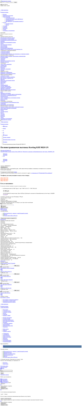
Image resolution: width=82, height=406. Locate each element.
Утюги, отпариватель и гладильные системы (10, 97)
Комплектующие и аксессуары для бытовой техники (12, 107)
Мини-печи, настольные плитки (8, 80)
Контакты (5, 28)
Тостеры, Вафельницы (5, 86)
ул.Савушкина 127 (10, 20)
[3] (3, 167)
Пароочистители (4, 96)
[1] (1, 167)
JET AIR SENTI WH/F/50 (6, 284)
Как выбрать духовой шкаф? (9, 300)
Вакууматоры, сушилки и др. (7, 78)
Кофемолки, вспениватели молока (8, 73)
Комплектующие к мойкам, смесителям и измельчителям (13, 56)
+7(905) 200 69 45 (4, 10)
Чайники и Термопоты (5, 88)
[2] (2, 167)
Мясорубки (3, 82)
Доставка (5, 26)
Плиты (2, 43)
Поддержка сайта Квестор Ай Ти (4, 367)
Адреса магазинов (4, 307)
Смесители (3, 58)
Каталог (5, 14)
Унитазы (2, 70)
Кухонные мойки (4, 57)
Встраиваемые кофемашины (7, 48)
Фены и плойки (4, 98)
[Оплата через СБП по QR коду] (10, 215)
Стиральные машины (5, 51)
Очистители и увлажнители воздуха (8, 95)
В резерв (5, 194)
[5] (6, 167)
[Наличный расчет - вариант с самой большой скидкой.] (15, 213)
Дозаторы (3, 59)
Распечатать (3, 219)
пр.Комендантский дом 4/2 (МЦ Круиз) (14, 19)
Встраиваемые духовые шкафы (7, 38)
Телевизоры (3, 103)
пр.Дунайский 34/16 (10, 17)
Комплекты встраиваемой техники (8, 42)
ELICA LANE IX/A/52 (5, 292)
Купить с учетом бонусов (6, 398)
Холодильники (4, 45)
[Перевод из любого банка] (9, 353)
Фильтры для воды (5, 62)
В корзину (4, 206)
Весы (2, 92)
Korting (15, 172)
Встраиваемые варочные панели (8, 37)
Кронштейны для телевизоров (7, 104)
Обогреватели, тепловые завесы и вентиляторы (11, 94)
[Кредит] (5, 214)
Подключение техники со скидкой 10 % (8, 218)
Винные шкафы (4, 47)
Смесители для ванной (6, 68)
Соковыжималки (4, 85)
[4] (4, 167)
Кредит (7, 24)
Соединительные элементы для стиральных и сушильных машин (15, 53)
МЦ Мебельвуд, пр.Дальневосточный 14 (14, 21)
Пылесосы (3, 100)
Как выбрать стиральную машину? (10, 299)
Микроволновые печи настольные (8, 89)
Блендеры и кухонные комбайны (8, 77)
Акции (4, 29)
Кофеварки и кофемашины (6, 72)
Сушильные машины (5, 52)
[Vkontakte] (3, 345)
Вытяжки (3, 41)
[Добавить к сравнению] (2, 269)
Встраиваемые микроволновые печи (9, 40)
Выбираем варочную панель (9, 302)
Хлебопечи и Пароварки (6, 87)
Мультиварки (3, 81)
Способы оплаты (9, 23)
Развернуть (3, 261)
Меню (4, 128)
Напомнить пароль (5, 374)
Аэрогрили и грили (5, 75)
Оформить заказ (4, 388)
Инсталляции (3, 66)
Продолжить (3, 387)
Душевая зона (4, 65)
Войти (2, 373)
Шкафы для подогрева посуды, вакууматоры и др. (11, 49)
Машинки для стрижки (6, 93)
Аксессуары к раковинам (6, 64)
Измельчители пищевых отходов (8, 60)
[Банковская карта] (7, 352)
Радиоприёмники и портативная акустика (10, 102)
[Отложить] (2, 270)
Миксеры (3, 79)
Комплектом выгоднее (8, 15)
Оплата (4, 22)
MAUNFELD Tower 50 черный (7, 268)
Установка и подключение (9, 30)
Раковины (3, 67)
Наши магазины (6, 16)
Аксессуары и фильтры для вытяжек (8, 108)
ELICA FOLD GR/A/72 (6, 276)
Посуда (2, 83)
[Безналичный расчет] (8, 354)
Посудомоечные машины (6, 44)
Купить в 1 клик (4, 207)
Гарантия (5, 27)
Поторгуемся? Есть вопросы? (45, 173)
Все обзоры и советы (5, 297)
